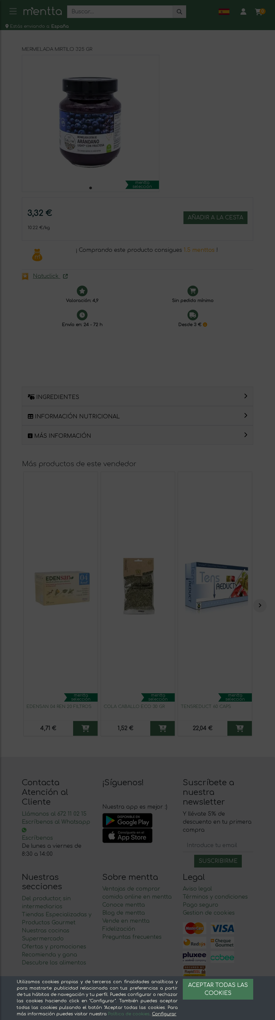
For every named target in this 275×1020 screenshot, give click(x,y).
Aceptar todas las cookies (218, 989)
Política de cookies (129, 1014)
